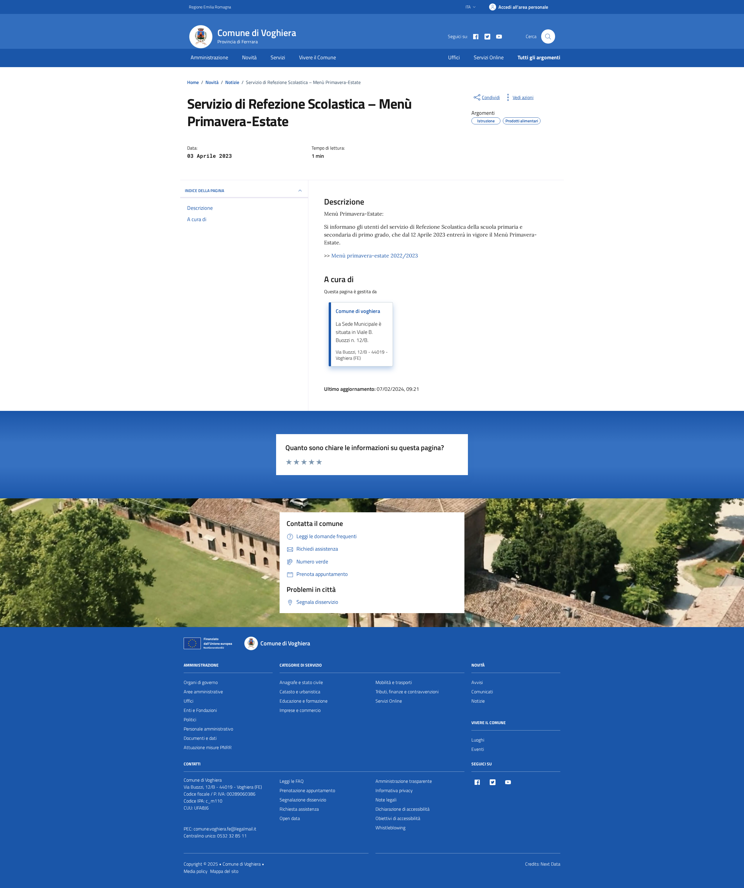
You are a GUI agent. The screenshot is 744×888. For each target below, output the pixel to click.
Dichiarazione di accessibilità (402, 808)
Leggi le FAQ (292, 781)
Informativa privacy (394, 790)
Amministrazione (209, 57)
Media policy (196, 871)
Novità (249, 57)
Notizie (478, 700)
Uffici (454, 57)
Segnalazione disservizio (303, 799)
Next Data (550, 863)
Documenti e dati (200, 738)
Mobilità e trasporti (393, 682)
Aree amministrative (203, 691)
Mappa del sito (224, 871)
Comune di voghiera (358, 311)
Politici (190, 719)
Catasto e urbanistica (300, 691)
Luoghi (477, 739)
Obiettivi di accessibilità (397, 818)
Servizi (278, 57)
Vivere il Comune (317, 57)
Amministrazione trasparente (403, 781)
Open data (290, 818)
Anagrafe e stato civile (301, 682)
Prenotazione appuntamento (307, 790)
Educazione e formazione (304, 700)
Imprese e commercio (300, 710)
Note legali (385, 799)
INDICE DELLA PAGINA (204, 190)
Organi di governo (201, 682)
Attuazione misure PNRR (208, 747)
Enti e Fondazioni (200, 710)
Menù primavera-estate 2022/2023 (374, 255)
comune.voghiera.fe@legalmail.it (225, 828)
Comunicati (482, 691)
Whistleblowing (390, 827)
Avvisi (477, 682)
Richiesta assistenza (299, 808)
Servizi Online (489, 57)
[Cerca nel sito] (548, 36)
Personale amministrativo (208, 728)
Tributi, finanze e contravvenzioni (407, 691)
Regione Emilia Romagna (210, 7)
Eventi (477, 749)
